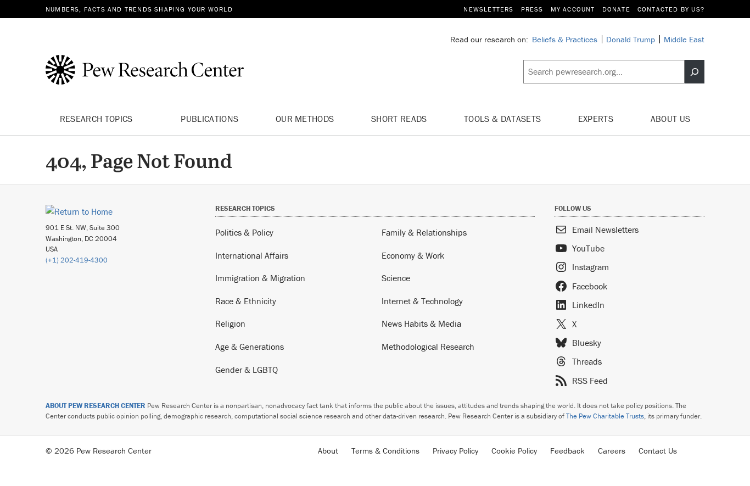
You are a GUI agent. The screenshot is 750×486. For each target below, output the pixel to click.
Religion (230, 323)
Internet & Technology (422, 300)
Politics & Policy (244, 232)
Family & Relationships (424, 232)
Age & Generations (249, 346)
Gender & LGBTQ (246, 369)
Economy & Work (413, 255)
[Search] (694, 72)
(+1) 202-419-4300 (77, 260)
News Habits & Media (421, 323)
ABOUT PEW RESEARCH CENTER (95, 405)
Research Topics (97, 118)
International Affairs (251, 255)
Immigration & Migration (260, 277)
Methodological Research (428, 346)
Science (396, 277)
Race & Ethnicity (245, 300)
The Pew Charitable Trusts (605, 416)
